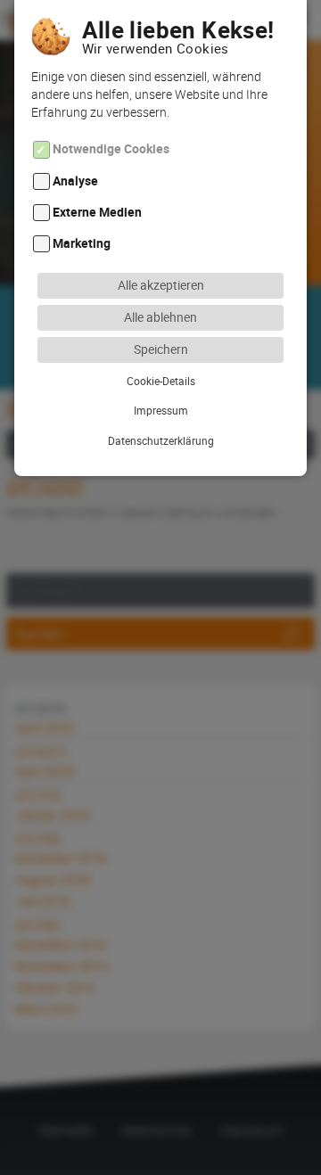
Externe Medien (97, 211)
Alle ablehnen (160, 316)
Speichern (161, 349)
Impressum (161, 410)
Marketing (82, 243)
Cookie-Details (161, 381)
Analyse (75, 180)
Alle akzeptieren (161, 284)
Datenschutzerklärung (161, 440)
